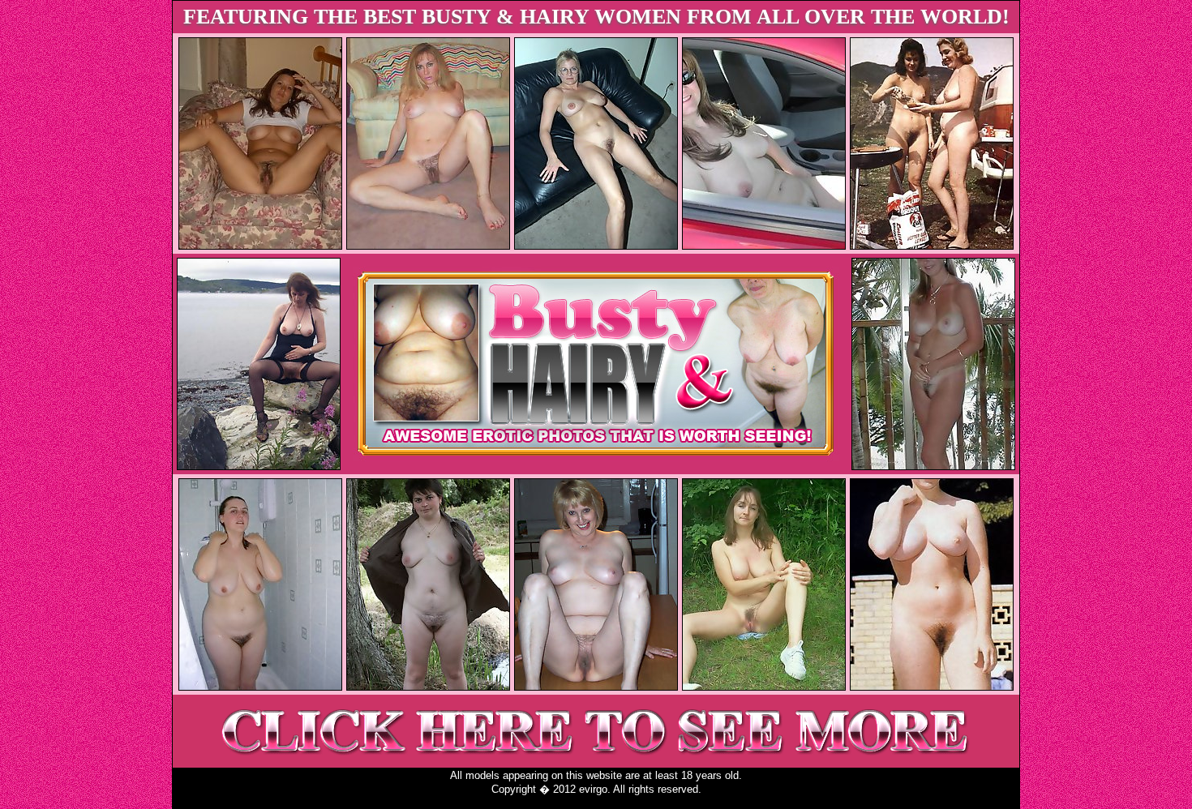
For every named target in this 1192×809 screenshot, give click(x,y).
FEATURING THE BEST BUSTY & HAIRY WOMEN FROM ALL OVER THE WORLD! (596, 16)
